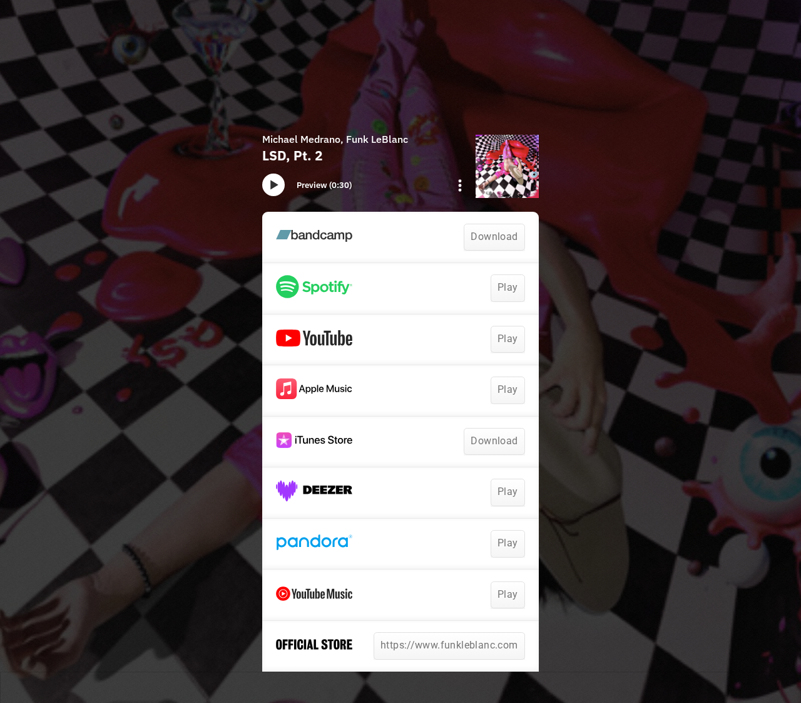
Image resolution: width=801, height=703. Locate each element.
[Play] (273, 185)
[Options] (460, 185)
